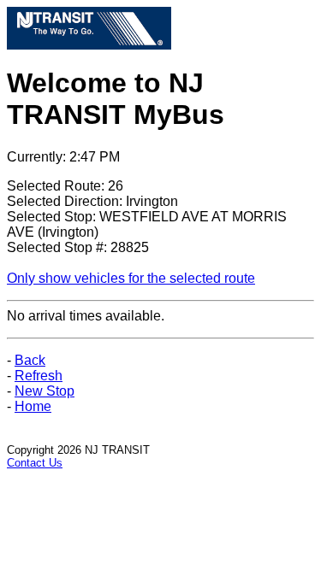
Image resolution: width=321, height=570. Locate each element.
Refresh (38, 375)
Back (30, 360)
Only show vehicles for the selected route (131, 278)
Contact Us (34, 462)
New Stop (44, 391)
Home (33, 406)
